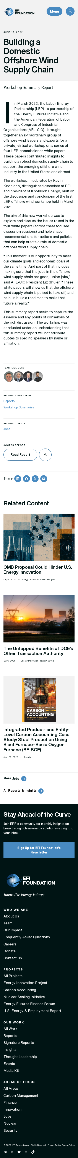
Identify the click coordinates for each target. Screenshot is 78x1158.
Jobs (6, 429)
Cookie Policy (68, 1145)
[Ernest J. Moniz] (18, 377)
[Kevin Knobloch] (9, 377)
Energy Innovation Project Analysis (38, 579)
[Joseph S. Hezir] (28, 377)
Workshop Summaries (18, 407)
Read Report (20, 454)
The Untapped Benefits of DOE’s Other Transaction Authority (38, 651)
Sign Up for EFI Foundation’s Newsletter (39, 850)
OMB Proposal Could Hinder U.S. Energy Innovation (37, 569)
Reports (9, 401)
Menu (54, 11)
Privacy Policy (54, 1145)
